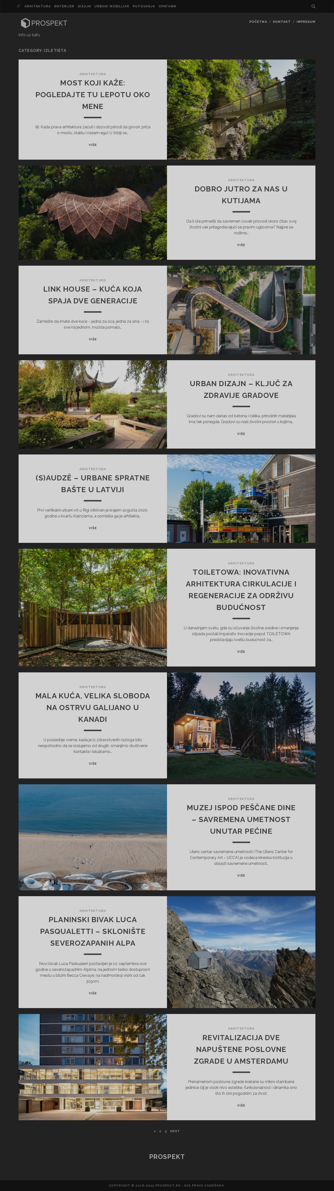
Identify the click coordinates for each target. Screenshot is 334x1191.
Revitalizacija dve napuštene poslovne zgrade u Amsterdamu (241, 1049)
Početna (258, 22)
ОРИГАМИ (167, 6)
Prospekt (167, 1156)
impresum (306, 22)
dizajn (84, 6)
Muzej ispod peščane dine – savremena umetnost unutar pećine (241, 819)
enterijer (64, 6)
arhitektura (37, 6)
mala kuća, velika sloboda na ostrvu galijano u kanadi (92, 707)
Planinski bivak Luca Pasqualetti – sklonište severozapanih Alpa (93, 931)
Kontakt (282, 22)
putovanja (144, 6)
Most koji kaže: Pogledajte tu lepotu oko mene (92, 95)
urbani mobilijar (111, 6)
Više (93, 145)
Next (175, 1131)
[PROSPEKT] (44, 27)
